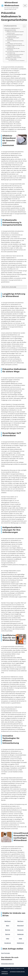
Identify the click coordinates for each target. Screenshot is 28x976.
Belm (7, 925)
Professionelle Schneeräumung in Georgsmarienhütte (15, 35)
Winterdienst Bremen (7, 963)
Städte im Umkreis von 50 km (14, 57)
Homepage (4, 971)
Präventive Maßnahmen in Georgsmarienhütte (12, 29)
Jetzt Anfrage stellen (11, 59)
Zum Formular (5, 953)
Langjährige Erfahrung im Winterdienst (13, 38)
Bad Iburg (20, 921)
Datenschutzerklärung (17, 971)
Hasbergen (20, 934)
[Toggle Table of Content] (23, 26)
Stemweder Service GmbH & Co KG (14, 968)
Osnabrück (7, 943)
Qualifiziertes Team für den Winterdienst (13, 49)
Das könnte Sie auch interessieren (17, 60)
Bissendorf (20, 925)
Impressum (4, 973)
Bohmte (7, 930)
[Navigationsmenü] (25, 5)
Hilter (7, 938)
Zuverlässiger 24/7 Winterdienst (14, 43)
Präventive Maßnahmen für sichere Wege (15, 41)
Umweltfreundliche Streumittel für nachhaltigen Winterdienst (15, 55)
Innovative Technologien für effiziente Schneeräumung (16, 52)
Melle (20, 938)
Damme (7, 934)
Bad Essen (8, 921)
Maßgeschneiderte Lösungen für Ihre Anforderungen (15, 46)
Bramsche (20, 930)
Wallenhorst (20, 943)
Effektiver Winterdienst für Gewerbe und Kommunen (15, 32)
